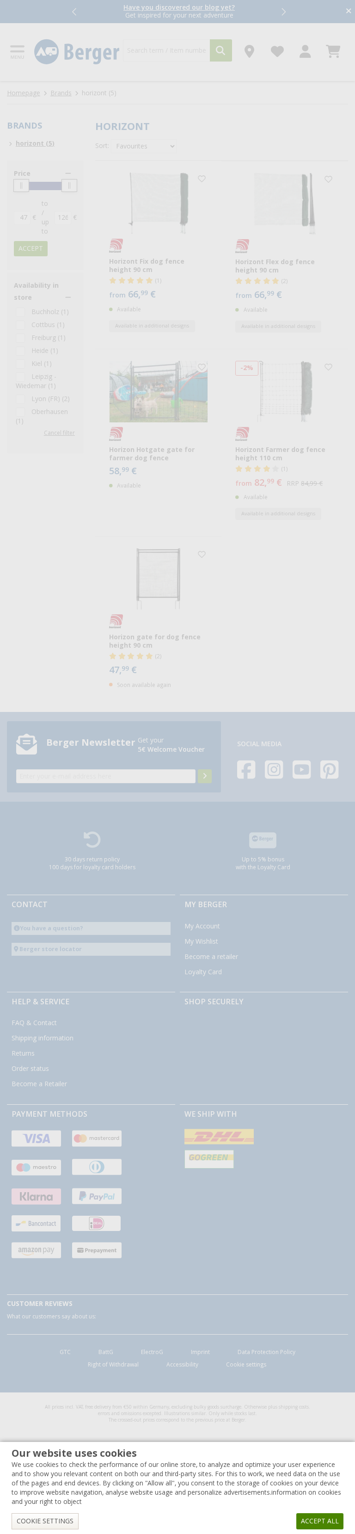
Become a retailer (211, 956)
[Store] (249, 49)
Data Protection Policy (266, 1352)
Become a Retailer (39, 1084)
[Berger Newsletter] (205, 776)
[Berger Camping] (77, 52)
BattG (105, 1352)
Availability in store (36, 291)
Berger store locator (50, 949)
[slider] (21, 185)
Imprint (200, 1352)
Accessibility (182, 1364)
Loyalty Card (203, 972)
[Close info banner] (349, 12)
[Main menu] (18, 52)
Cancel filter (59, 433)
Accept (30, 248)
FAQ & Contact (34, 1023)
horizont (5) (35, 143)
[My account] (305, 49)
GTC (65, 1352)
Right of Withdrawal (113, 1364)
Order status (30, 1068)
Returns (23, 1053)
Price (22, 173)
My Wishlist (201, 941)
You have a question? (51, 928)
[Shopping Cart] (333, 49)
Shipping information (42, 1038)
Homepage (23, 93)
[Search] (221, 50)
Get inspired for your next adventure (179, 11)
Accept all (320, 1521)
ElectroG (152, 1352)
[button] (75, 11)
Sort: (102, 145)
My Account (202, 926)
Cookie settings (246, 1364)
